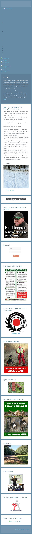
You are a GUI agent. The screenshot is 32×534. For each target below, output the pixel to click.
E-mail (13, 190)
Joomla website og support (22, 529)
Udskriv (7, 190)
